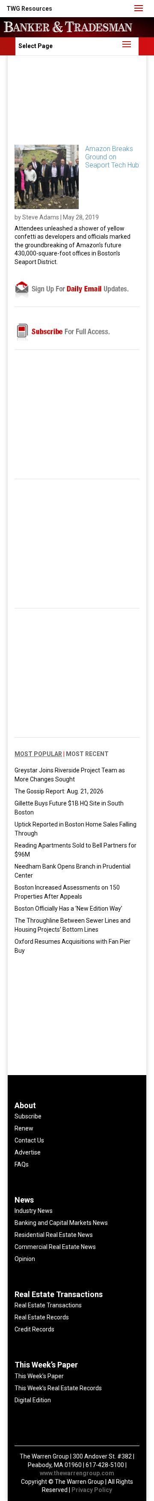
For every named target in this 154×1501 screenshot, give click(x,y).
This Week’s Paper (39, 1376)
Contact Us (29, 1140)
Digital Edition (33, 1400)
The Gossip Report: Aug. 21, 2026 (59, 791)
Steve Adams (40, 217)
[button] (29, 8)
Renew (24, 1128)
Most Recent (87, 753)
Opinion (25, 1258)
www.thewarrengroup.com (77, 1473)
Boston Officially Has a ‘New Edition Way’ (68, 908)
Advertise (28, 1152)
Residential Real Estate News (54, 1234)
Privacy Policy (91, 1489)
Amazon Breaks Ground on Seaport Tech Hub (112, 157)
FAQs (22, 1164)
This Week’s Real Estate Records (58, 1388)
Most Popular (38, 753)
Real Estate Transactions (48, 1305)
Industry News (34, 1210)
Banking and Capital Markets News (61, 1222)
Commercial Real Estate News (55, 1246)
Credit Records (34, 1329)
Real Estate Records (42, 1317)
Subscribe (28, 1116)
